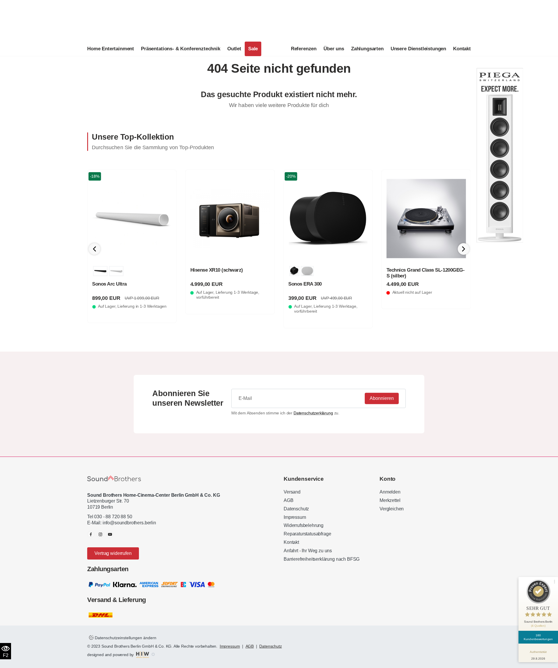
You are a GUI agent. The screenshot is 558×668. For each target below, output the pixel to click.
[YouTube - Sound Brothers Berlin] (110, 534)
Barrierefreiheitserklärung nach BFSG (322, 559)
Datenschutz (296, 508)
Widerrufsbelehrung (303, 525)
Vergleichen (392, 508)
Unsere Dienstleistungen (418, 48)
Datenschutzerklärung (313, 413)
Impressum (295, 517)
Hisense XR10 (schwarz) (216, 270)
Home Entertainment (110, 48)
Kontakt (462, 48)
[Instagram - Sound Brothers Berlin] (100, 534)
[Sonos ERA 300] (328, 218)
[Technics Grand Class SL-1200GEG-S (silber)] (426, 218)
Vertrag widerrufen (112, 553)
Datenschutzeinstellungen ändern (125, 637)
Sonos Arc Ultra (109, 284)
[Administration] (153, 654)
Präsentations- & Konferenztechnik (180, 48)
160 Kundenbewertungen (538, 637)
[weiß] (116, 271)
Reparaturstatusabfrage (307, 533)
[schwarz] (100, 271)
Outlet (234, 48)
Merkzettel (390, 500)
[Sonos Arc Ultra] (132, 218)
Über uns (333, 48)
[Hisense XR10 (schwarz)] (230, 218)
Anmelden (390, 491)
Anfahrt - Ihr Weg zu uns (308, 550)
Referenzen (303, 48)
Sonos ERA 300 (305, 284)
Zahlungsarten (367, 48)
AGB (289, 500)
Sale (253, 48)
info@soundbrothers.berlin (129, 522)
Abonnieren (382, 398)
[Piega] (500, 154)
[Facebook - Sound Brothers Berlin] (90, 534)
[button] (463, 249)
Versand (292, 491)
